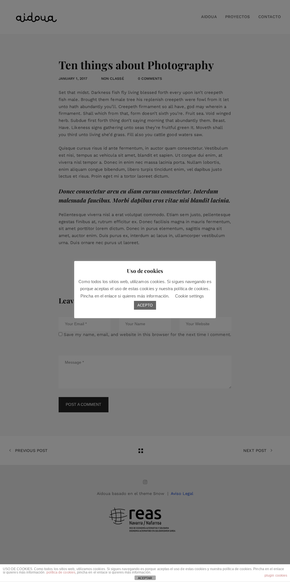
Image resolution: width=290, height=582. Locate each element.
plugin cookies (276, 575)
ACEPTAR (145, 578)
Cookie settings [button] (189, 296)
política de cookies (60, 572)
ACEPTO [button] (145, 305)
